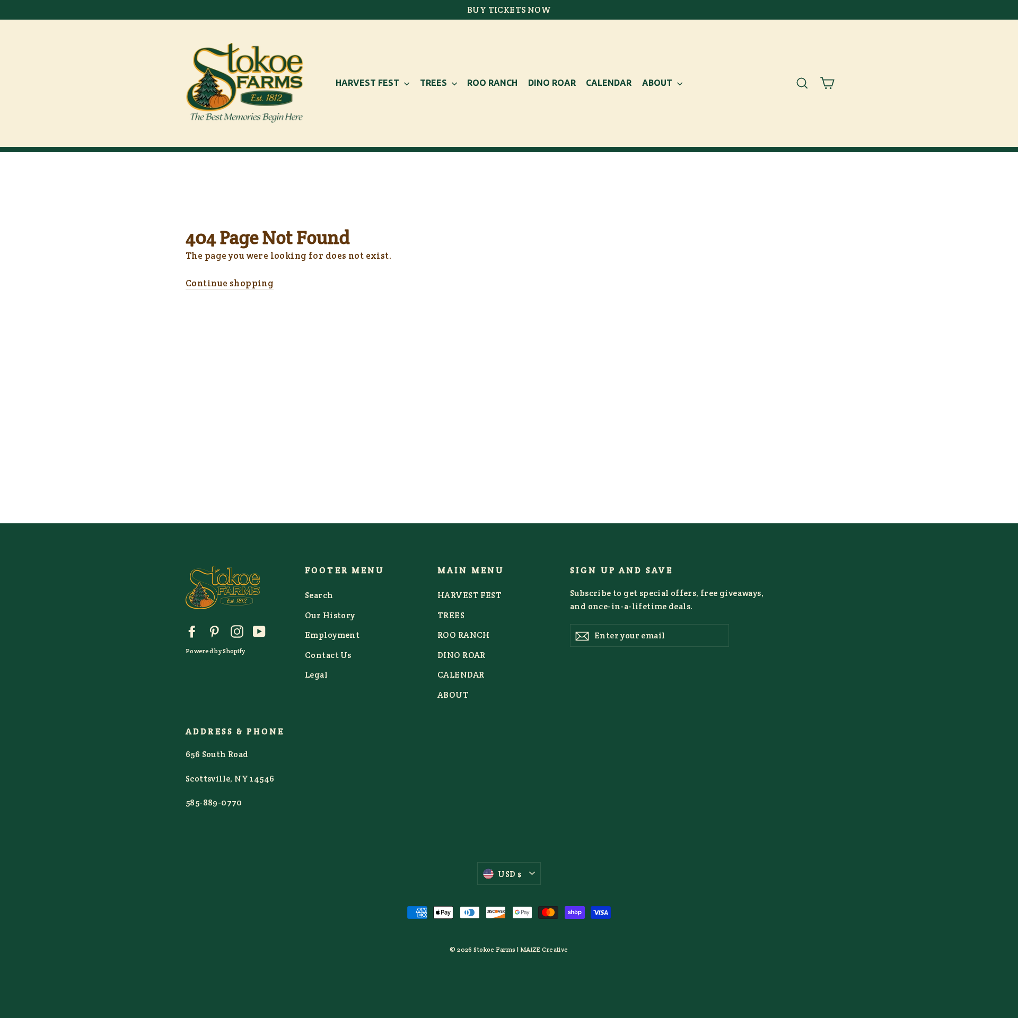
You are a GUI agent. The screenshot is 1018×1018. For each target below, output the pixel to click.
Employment (332, 634)
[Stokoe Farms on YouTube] (259, 631)
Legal (316, 674)
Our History (330, 615)
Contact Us (328, 655)
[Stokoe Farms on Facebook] (192, 631)
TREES (434, 82)
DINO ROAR (552, 82)
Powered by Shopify (215, 651)
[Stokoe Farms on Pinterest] (214, 631)
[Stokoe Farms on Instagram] (237, 631)
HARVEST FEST (368, 82)
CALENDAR (608, 82)
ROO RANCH (492, 82)
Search (319, 595)
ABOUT (658, 82)
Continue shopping (230, 283)
